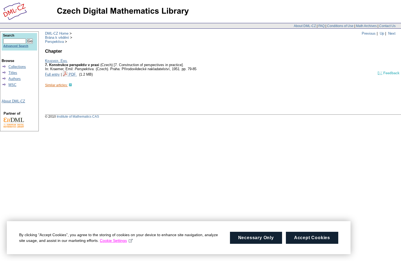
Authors (14, 79)
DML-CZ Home (56, 33)
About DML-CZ (305, 26)
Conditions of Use (340, 26)
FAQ (321, 26)
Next (392, 33)
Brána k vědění (57, 37)
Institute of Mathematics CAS (78, 116)
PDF (73, 74)
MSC (12, 85)
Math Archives (366, 26)
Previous (369, 33)
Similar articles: (56, 85)
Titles (12, 73)
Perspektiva (54, 42)
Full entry (52, 74)
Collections (17, 67)
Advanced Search (15, 46)
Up (382, 33)
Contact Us (387, 26)
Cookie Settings (113, 240)
